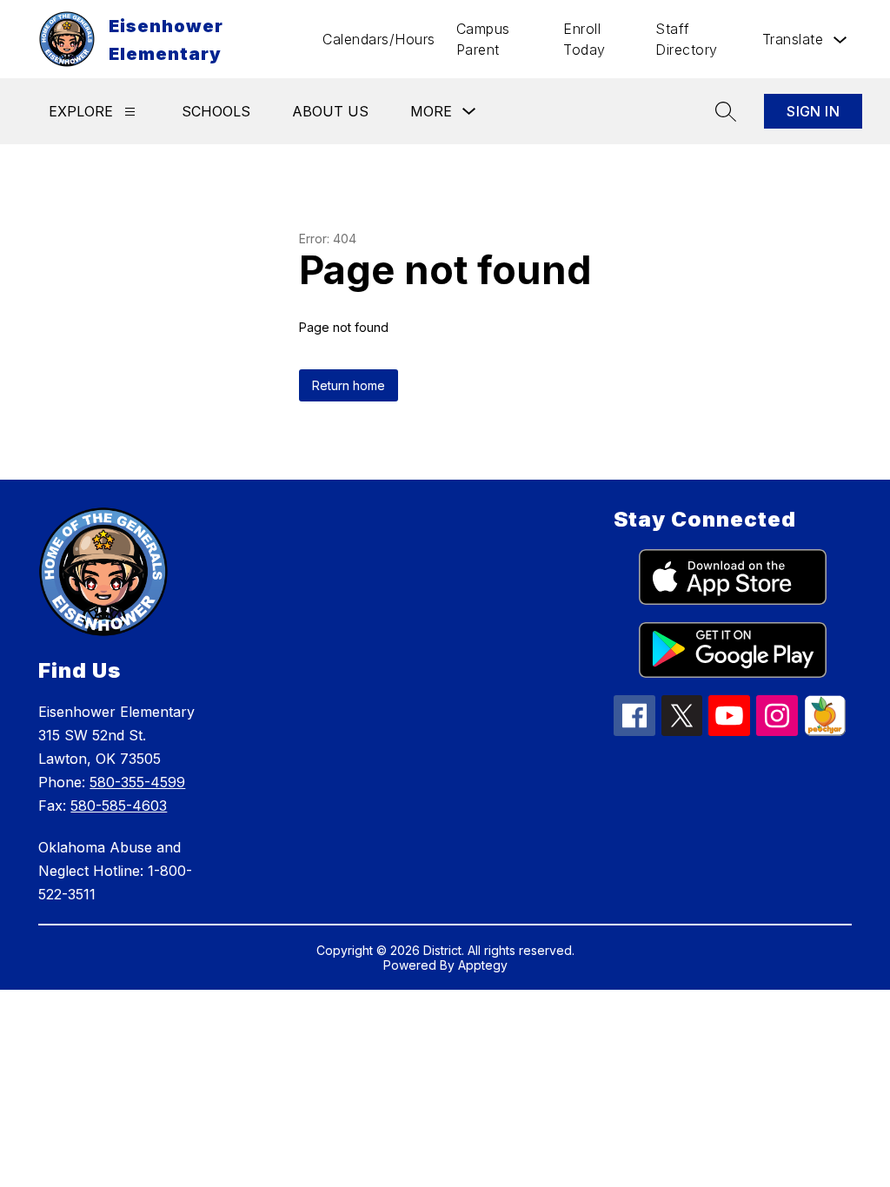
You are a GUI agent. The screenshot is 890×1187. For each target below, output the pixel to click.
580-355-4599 (137, 782)
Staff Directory (686, 39)
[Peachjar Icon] (825, 730)
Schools (216, 111)
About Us (330, 111)
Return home (348, 385)
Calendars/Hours (378, 39)
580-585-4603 (118, 805)
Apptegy (483, 965)
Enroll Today (584, 39)
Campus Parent (483, 39)
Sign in (813, 111)
